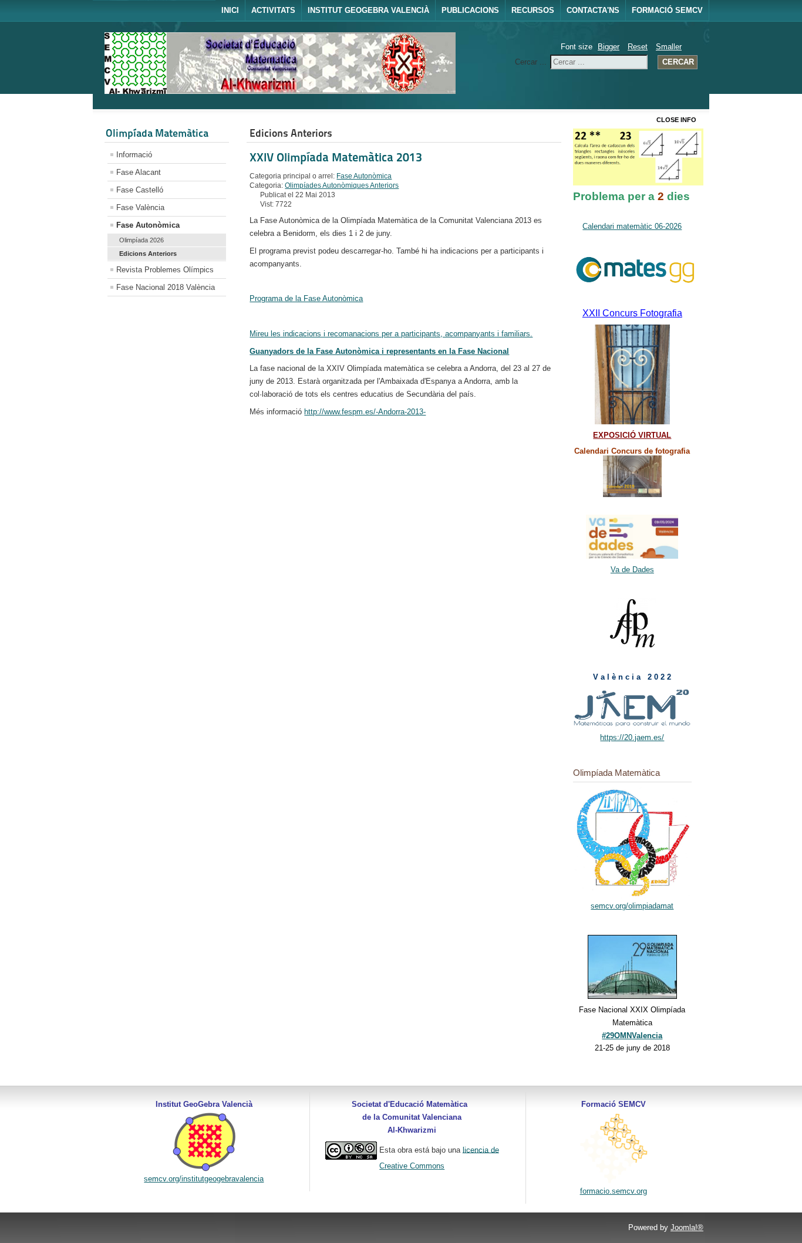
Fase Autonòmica (148, 225)
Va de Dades (632, 569)
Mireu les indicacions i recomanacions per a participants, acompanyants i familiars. (391, 333)
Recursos (532, 10)
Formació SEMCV (667, 10)
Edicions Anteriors (148, 253)
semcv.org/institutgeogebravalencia (204, 1178)
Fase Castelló (139, 189)
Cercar (678, 62)
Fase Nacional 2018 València (165, 287)
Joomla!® (686, 1227)
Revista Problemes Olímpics (165, 269)
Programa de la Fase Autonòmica (306, 298)
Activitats (273, 10)
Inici (230, 10)
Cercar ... (531, 62)
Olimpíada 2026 (141, 240)
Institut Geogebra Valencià (368, 10)
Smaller (669, 46)
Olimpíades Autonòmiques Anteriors (342, 185)
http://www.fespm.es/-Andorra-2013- (365, 411)
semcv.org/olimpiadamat (632, 905)
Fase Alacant (138, 172)
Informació (134, 154)
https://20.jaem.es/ (632, 737)
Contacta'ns (593, 10)
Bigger (608, 46)
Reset (638, 46)
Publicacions (470, 10)
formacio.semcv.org (613, 1191)
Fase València (140, 207)
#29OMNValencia (632, 1035)
